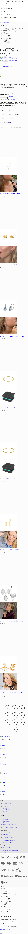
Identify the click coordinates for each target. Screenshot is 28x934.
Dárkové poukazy (8, 842)
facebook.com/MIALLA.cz (9, 826)
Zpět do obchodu (7, 66)
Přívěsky (6, 40)
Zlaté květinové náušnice (10, 265)
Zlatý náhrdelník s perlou (10, 194)
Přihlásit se (14, 926)
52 (21, 708)
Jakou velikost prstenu (9, 849)
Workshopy (7, 30)
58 (10, 122)
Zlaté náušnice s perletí (9, 550)
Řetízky (5, 813)
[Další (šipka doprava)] (1, 933)
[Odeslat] (3, 890)
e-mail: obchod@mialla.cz (10, 824)
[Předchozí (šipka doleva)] (0, 933)
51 (14, 708)
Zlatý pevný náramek (8, 407)
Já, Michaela (6, 821)
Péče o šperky (6, 847)
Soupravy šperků (9, 32)
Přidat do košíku (4, 98)
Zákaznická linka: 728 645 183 (10, 823)
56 (7, 722)
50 (7, 708)
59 (14, 729)
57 (14, 722)
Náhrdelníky (8, 38)
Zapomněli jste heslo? (5, 929)
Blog (4, 11)
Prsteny (6, 33)
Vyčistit (11, 96)
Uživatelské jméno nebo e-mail (8, 919)
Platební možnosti (8, 836)
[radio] (12, 94)
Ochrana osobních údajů (10, 840)
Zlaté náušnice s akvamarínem (12, 336)
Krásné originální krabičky (10, 850)
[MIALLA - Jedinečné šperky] (5, 23)
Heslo (2, 924)
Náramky (6, 37)
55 (21, 715)
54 (14, 715)
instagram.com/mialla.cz (10, 827)
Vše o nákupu (8, 13)
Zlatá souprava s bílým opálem (12, 621)
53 (7, 715)
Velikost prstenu (4, 94)
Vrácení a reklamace (9, 839)
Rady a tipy (7, 14)
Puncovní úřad (7, 833)
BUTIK (5, 29)
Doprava (5, 834)
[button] (5, 25)
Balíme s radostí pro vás (10, 852)
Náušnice (6, 35)
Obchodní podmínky (8, 837)
